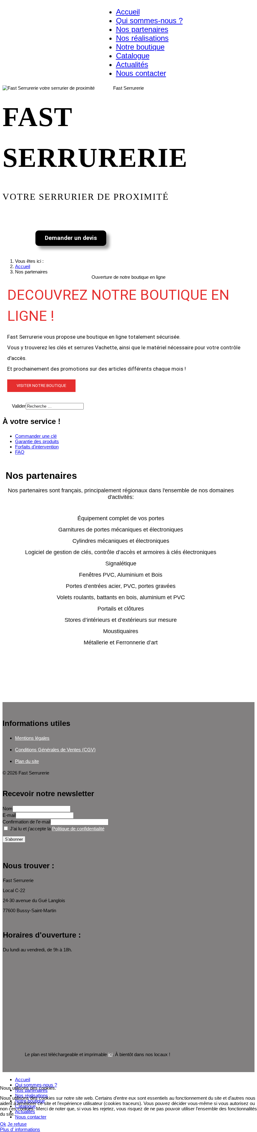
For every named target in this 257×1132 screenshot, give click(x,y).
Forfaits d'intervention (37, 446)
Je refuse (17, 1124)
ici (110, 1054)
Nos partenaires (142, 29)
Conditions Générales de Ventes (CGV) (55, 749)
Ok (3, 1124)
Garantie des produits (37, 441)
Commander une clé (36, 436)
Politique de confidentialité (78, 828)
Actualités (132, 64)
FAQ (19, 452)
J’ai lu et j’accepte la (56, 828)
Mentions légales (32, 738)
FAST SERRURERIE (95, 137)
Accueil (128, 12)
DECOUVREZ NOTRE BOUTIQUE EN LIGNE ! (118, 306)
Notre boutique (140, 47)
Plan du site (27, 761)
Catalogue (132, 55)
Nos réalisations (142, 38)
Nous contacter (141, 73)
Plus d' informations (20, 1129)
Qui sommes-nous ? (149, 20)
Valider (19, 406)
